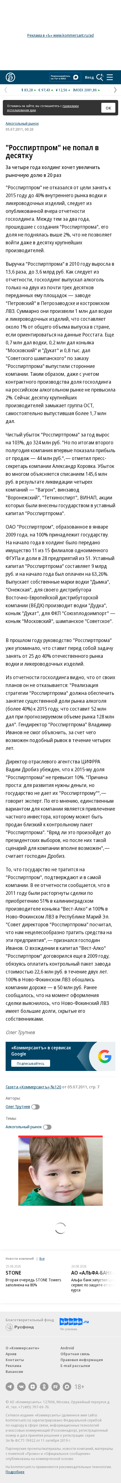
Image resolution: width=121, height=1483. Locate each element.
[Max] (67, 1386)
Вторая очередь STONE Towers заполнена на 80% (33, 1282)
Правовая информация (81, 1359)
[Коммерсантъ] (10, 77)
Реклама (13, 1365)
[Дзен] (32, 1386)
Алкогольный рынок (22, 123)
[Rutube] (55, 1386)
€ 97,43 (44, 89)
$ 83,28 (27, 89)
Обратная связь (75, 1353)
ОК (108, 108)
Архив (11, 1353)
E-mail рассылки (75, 1365)
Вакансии (14, 1371)
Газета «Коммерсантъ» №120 (33, 1086)
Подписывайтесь (30, 1063)
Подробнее (15, 1471)
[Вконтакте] (21, 1386)
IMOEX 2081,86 (85, 89)
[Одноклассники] (44, 1386)
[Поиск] (100, 77)
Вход (89, 77)
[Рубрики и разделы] (110, 77)
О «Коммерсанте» (22, 1347)
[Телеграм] (10, 1386)
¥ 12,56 (61, 89)
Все (41, 1258)
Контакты (15, 1359)
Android (67, 1347)
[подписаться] (36, 1106)
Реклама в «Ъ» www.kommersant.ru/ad (60, 35)
